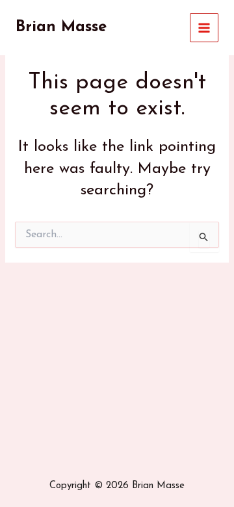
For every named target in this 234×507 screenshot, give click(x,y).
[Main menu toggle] (204, 27)
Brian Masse (61, 27)
